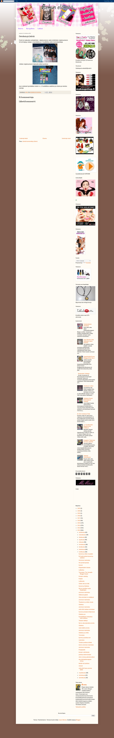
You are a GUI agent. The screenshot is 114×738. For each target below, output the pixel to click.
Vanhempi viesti (66, 138)
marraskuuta (82, 534)
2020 (79, 511)
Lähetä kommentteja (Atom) (29, 141)
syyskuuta (82, 539)
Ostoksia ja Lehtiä (84, 632)
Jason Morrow (63, 720)
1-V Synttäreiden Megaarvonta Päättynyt (88, 426)
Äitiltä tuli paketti (83, 594)
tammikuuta (82, 677)
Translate (88, 262)
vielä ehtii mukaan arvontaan (87, 609)
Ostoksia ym (82, 614)
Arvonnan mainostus (84, 560)
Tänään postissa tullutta (85, 642)
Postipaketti (82, 649)
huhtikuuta (82, 551)
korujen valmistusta (84, 652)
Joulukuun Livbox (88, 386)
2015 (79, 523)
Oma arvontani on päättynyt (86, 597)
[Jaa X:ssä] (48, 92)
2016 (79, 520)
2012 (79, 530)
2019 (79, 513)
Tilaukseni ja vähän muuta (86, 602)
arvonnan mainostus (84, 592)
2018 (79, 515)
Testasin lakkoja (83, 620)
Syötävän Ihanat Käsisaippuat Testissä (88, 400)
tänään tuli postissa (84, 663)
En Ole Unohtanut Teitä (83, 414)
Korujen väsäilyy (83, 576)
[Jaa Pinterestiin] (51, 92)
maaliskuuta (82, 672)
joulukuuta (82, 532)
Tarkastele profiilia (81, 707)
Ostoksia (81, 604)
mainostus (81, 640)
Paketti (81, 578)
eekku (85, 684)
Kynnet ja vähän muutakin (86, 554)
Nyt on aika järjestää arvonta (86, 623)
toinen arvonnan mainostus (86, 645)
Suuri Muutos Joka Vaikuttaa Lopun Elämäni (89, 341)
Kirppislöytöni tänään (84, 567)
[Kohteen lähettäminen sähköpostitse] (45, 92)
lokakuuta (82, 537)
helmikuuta (82, 675)
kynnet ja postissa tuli (85, 637)
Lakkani (40, 28)
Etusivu (20, 28)
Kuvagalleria (30, 28)
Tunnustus (81, 635)
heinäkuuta (82, 544)
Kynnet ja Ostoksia (84, 586)
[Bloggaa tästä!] (47, 92)
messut (81, 666)
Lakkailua (81, 570)
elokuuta (81, 542)
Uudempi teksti (23, 138)
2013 (79, 528)
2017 (79, 518)
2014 (79, 525)
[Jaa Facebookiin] (50, 92)
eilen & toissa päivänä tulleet (87, 657)
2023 (79, 508)
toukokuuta (82, 549)
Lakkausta (81, 581)
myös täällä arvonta (84, 628)
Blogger (78, 720)
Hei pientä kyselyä (84, 562)
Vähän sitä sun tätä (84, 583)
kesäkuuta (82, 547)
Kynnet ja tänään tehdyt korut (87, 612)
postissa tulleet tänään (85, 654)
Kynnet (81, 565)
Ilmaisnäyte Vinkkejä (83, 373)
